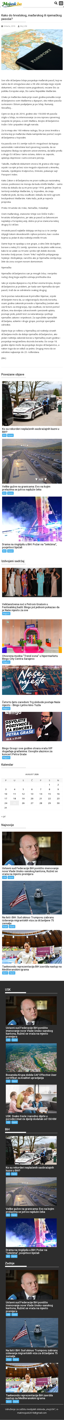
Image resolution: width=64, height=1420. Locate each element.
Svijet (5, 926)
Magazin (6, 613)
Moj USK (23, 26)
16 (58, 793)
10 (5, 793)
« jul (3, 816)
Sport (5, 973)
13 (32, 793)
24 (5, 803)
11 (14, 793)
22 (49, 798)
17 (5, 798)
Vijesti (10, 435)
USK (4, 877)
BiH (6, 364)
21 (40, 798)
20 (32, 798)
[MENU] (61, 3)
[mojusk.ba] (12, 4)
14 (40, 793)
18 (14, 798)
